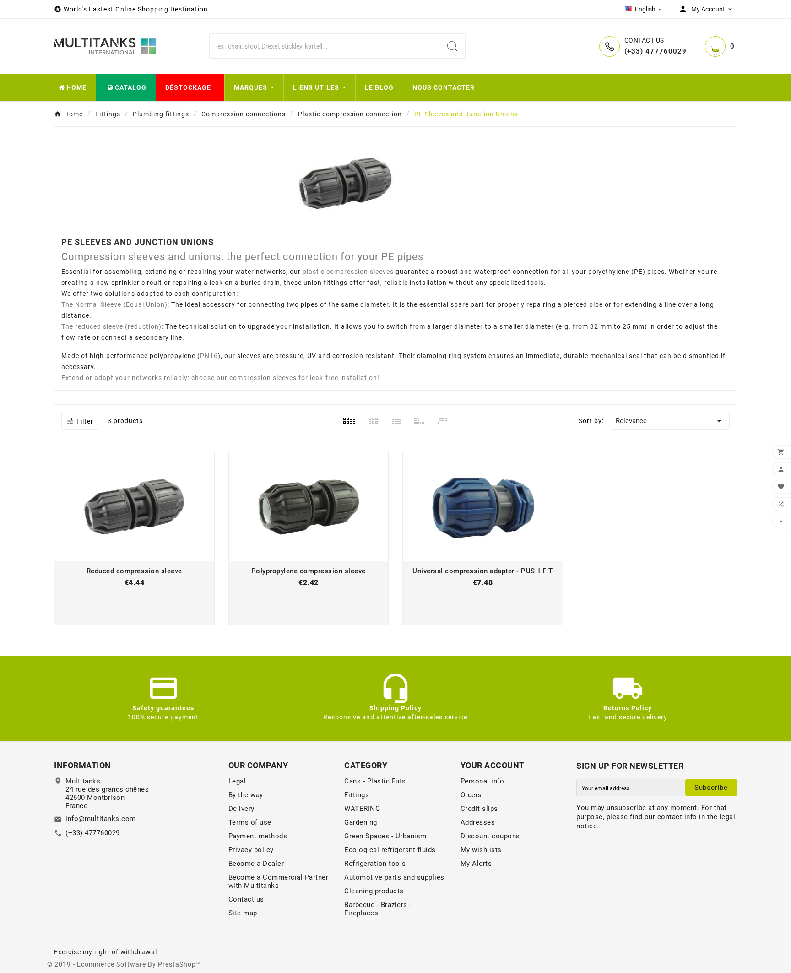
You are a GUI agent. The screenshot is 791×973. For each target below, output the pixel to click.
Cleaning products (374, 891)
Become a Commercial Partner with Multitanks (278, 881)
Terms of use (249, 822)
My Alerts (476, 863)
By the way (245, 795)
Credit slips (479, 808)
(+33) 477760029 (92, 833)
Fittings (356, 795)
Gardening (360, 822)
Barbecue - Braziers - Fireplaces (378, 909)
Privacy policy (251, 850)
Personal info (482, 781)
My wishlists (481, 850)
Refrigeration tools (375, 863)
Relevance (670, 420)
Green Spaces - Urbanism (385, 836)
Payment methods (257, 836)
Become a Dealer (256, 863)
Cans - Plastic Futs (375, 781)
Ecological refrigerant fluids (390, 850)
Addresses (478, 822)
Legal (237, 781)
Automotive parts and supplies (394, 877)
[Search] (452, 46)
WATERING (362, 808)
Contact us (246, 899)
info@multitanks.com (100, 819)
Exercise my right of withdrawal (105, 952)
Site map (242, 913)
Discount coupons (490, 836)
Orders (471, 795)
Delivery (241, 808)
